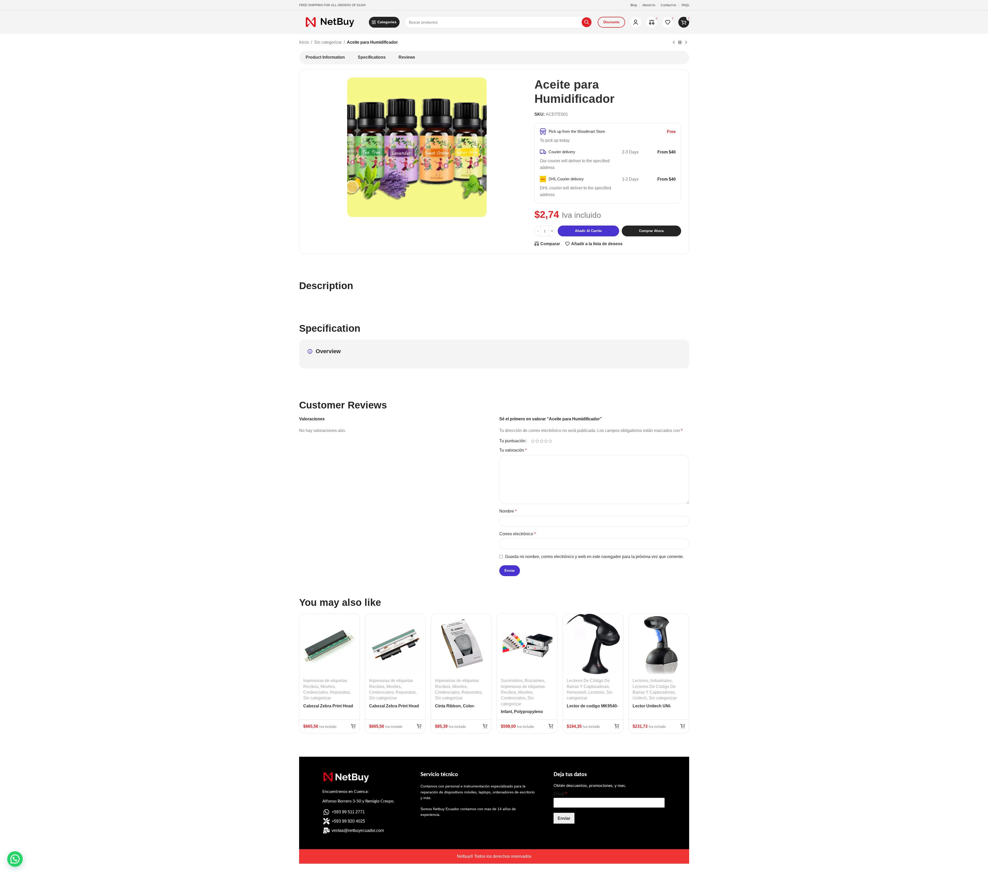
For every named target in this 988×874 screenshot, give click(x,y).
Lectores (596, 692)
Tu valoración (513, 450)
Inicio (304, 42)
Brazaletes (534, 680)
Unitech (640, 698)
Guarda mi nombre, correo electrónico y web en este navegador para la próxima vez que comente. (594, 556)
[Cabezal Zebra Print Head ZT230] (329, 644)
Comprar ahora (651, 231)
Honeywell (576, 692)
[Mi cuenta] (636, 22)
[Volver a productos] (680, 43)
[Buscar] (587, 22)
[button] (353, 726)
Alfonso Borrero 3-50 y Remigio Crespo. (358, 801)
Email (560, 794)
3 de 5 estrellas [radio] (542, 441)
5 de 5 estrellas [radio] (550, 441)
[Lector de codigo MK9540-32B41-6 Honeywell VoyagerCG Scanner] (593, 644)
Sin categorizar (328, 42)
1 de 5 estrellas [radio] (533, 441)
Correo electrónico (517, 534)
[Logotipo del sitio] (331, 22)
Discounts (611, 22)
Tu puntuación (512, 441)
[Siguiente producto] (686, 43)
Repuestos (340, 692)
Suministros (512, 680)
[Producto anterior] (674, 43)
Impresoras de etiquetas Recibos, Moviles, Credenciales (325, 686)
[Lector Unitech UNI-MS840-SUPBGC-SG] (659, 644)
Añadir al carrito (588, 231)
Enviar (564, 818)
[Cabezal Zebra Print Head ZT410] (395, 644)
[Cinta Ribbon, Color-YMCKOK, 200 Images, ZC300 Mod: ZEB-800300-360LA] (461, 644)
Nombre (508, 511)
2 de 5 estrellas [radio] (537, 441)
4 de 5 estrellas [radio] (546, 441)
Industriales (661, 680)
